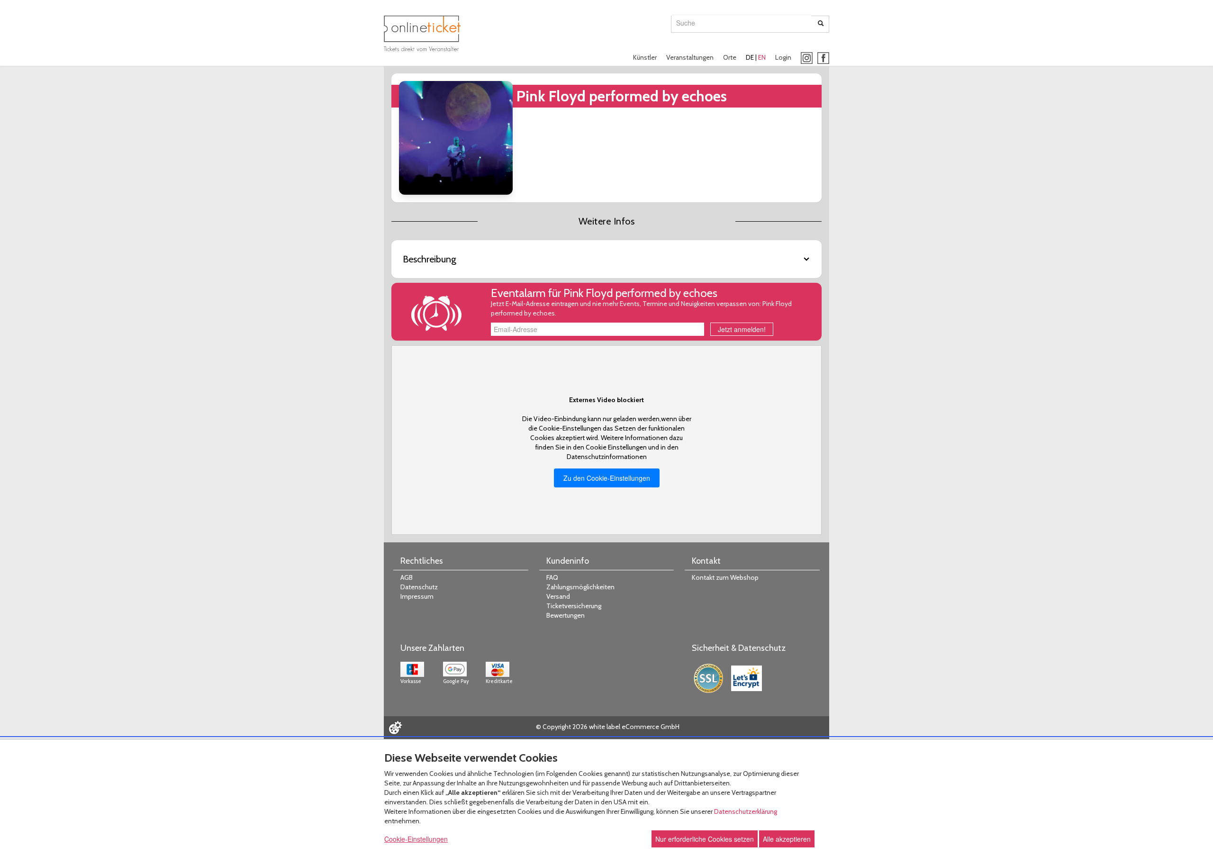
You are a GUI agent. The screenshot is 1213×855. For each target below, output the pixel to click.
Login (783, 57)
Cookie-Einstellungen (416, 839)
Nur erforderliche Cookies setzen (704, 839)
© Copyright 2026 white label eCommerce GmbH (607, 726)
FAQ (552, 577)
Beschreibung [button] (429, 259)
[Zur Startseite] (422, 33)
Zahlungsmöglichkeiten (580, 587)
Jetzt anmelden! (742, 329)
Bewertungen (565, 615)
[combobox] (741, 23)
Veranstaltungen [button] (690, 57)
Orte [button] (729, 57)
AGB (406, 577)
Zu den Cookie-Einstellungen (606, 478)
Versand (558, 596)
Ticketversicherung (573, 606)
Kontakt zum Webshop (725, 577)
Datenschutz (419, 587)
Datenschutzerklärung (745, 811)
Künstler (645, 57)
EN (762, 57)
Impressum (417, 596)
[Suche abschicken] (821, 24)
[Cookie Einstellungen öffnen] (395, 727)
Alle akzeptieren (787, 839)
